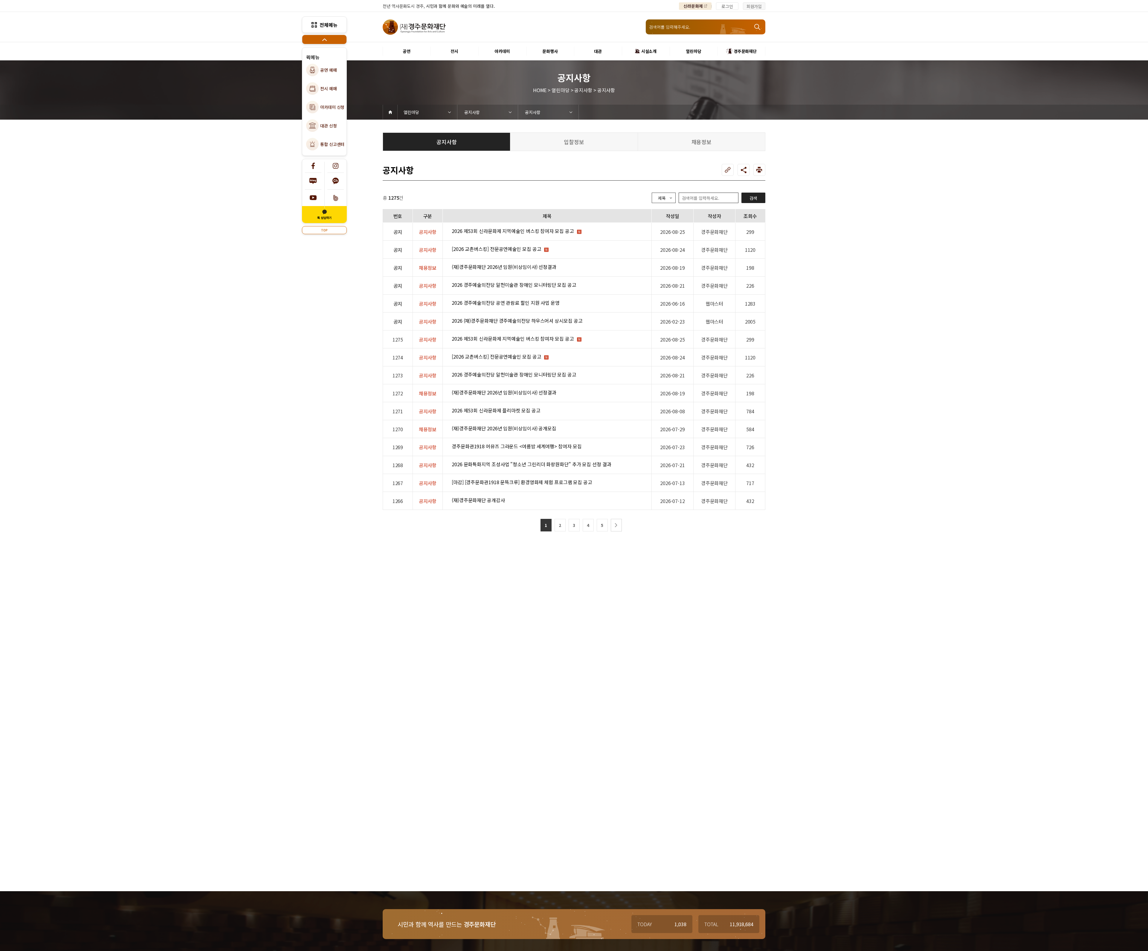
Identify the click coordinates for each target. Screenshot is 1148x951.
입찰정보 (574, 142)
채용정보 (701, 142)
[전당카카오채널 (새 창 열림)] (335, 181)
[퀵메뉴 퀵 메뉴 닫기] (324, 39)
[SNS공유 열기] (743, 170)
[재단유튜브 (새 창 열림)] (313, 198)
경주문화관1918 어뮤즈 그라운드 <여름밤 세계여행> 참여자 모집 (516, 446)
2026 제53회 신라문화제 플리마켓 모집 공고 (496, 410)
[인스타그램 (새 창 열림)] (335, 166)
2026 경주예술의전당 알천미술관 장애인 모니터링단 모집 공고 (514, 284)
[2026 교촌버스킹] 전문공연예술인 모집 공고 (496, 248)
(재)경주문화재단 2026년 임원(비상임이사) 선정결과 (504, 266)
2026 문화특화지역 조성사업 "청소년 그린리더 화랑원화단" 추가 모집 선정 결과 (531, 464)
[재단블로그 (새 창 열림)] (313, 181)
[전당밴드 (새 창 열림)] (335, 198)
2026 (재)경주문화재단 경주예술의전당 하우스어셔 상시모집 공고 (517, 320)
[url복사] (728, 170)
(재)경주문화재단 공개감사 (478, 500)
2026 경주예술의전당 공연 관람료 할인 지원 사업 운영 (506, 302)
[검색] (757, 26)
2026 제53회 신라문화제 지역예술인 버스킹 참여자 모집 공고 (513, 230)
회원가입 (754, 6)
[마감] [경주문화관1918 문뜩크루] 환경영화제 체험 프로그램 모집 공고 (522, 482)
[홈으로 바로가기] (390, 112)
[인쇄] (759, 170)
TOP (324, 230)
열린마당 (411, 112)
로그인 (727, 6)
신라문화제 (693, 6)
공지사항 (472, 112)
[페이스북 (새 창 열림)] (313, 166)
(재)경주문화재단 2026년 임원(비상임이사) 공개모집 (504, 428)
